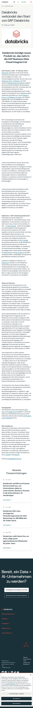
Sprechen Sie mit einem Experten (16, 595)
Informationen (6, 633)
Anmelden (23, 2)
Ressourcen (5, 628)
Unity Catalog (23, 240)
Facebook (16, 455)
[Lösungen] (9, 623)
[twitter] (9, 672)
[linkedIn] (3, 672)
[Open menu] (31, 2)
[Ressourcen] (10, 628)
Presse (2, 6)
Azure (3, 412)
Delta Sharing (12, 226)
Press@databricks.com (14, 459)
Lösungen (5, 623)
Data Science (8, 252)
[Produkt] (8, 619)
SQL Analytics (19, 252)
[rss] (12, 672)
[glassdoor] (15, 672)
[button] (18, 2)
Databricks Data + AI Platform (11, 81)
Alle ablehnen (16, 698)
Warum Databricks (8, 614)
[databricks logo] (7, 609)
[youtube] (18, 672)
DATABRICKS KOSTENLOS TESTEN (16, 590)
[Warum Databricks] (15, 614)
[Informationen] (12, 633)
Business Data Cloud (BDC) (16, 83)
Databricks (5, 73)
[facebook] (6, 672)
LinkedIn (7, 455)
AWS (26, 410)
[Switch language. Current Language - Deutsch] (14, 2)
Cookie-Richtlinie (10, 684)
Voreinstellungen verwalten (16, 693)
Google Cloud (12, 412)
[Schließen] (31, 675)
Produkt (4, 619)
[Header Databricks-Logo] (4, 2)
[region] (16, 690)
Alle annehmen (16, 703)
